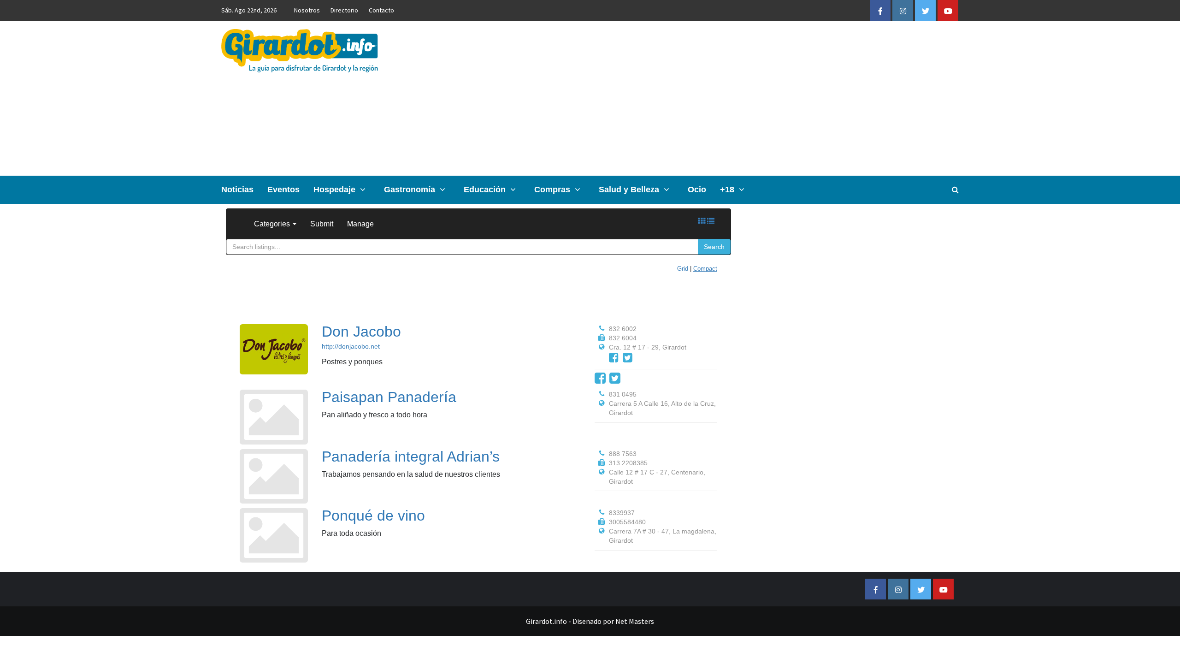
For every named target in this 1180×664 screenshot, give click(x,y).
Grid (682, 268)
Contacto (381, 10)
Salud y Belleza (629, 189)
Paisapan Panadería (389, 397)
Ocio (697, 189)
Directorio (344, 10)
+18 (727, 189)
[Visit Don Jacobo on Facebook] (614, 357)
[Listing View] (710, 221)
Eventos (283, 189)
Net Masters (634, 621)
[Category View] (701, 221)
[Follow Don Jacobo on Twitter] (627, 357)
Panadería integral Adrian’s (411, 456)
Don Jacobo (361, 331)
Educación (485, 189)
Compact (705, 268)
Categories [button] (273, 224)
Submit (321, 224)
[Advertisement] (713, 98)
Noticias (237, 189)
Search (714, 246)
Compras (552, 189)
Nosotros (307, 10)
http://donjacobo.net (351, 346)
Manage (360, 224)
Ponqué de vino (373, 515)
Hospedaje (334, 189)
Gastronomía (409, 189)
